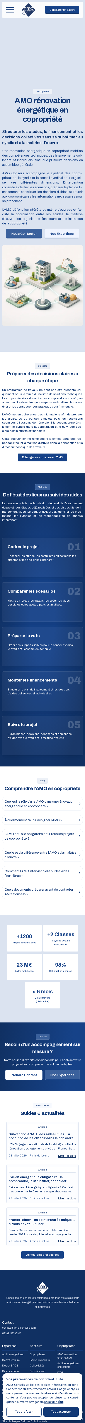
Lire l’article (67, 1156)
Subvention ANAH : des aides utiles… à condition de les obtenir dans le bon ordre (41, 1136)
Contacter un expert (62, 10)
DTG (60, 1373)
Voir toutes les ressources (42, 1255)
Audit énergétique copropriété (67, 1365)
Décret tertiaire (11, 1360)
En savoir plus (53, 1402)
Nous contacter (24, 233)
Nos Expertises (62, 233)
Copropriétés (37, 1354)
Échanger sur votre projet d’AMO (42, 457)
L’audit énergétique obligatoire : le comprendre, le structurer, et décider (37, 1178)
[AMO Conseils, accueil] (28, 10)
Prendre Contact (24, 1074)
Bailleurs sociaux (40, 1360)
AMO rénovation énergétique (67, 1356)
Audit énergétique (12, 1354)
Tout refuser (24, 1412)
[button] (42, 803)
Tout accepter (61, 1412)
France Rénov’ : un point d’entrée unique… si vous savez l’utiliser (42, 1221)
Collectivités (37, 1366)
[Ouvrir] (10, 9)
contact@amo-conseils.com (19, 1328)
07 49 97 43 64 (11, 1333)
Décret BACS (10, 1366)
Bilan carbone (10, 1371)
